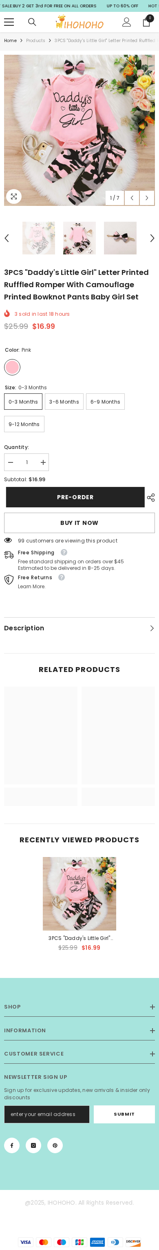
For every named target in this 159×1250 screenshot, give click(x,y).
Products (36, 41)
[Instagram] (33, 1145)
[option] (79, 130)
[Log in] (126, 22)
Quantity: (16, 447)
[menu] (9, 22)
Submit (124, 1114)
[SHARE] (149, 497)
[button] (132, 198)
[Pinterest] (55, 1145)
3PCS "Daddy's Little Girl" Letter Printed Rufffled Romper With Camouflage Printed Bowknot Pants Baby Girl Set (79, 939)
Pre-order (73, 497)
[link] (40, 792)
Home (10, 41)
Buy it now (79, 523)
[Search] (32, 22)
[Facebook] (12, 1145)
